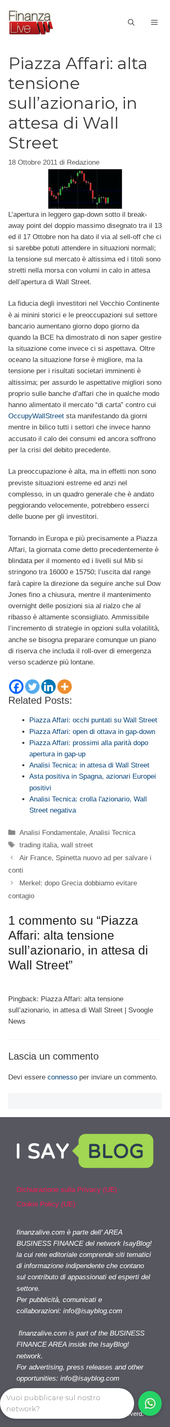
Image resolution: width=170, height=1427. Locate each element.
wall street (77, 845)
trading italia (38, 845)
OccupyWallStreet (36, 416)
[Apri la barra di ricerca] (131, 22)
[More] (64, 686)
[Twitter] (32, 686)
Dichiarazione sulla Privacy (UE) (67, 1190)
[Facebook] (16, 686)
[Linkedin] (48, 686)
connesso (62, 1077)
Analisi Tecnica (112, 833)
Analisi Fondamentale (52, 833)
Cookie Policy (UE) (46, 1204)
